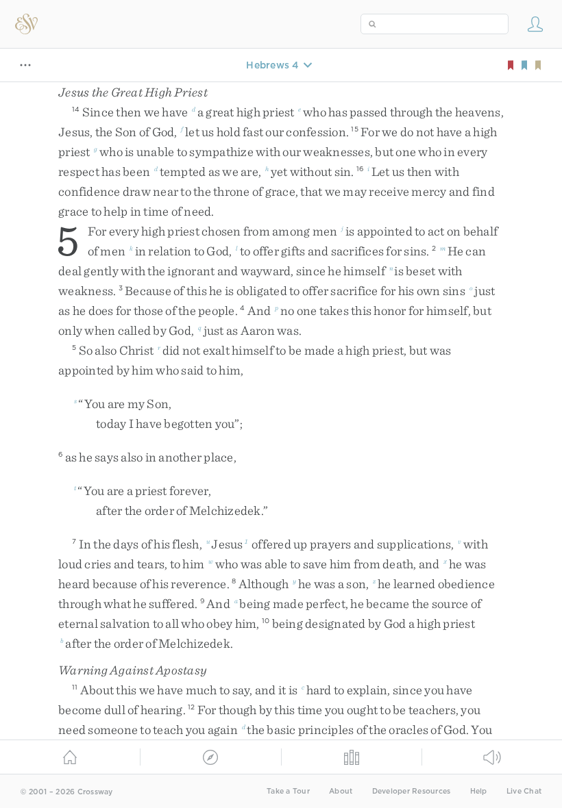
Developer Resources (411, 791)
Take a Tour (288, 791)
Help (478, 791)
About (340, 791)
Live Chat (523, 791)
